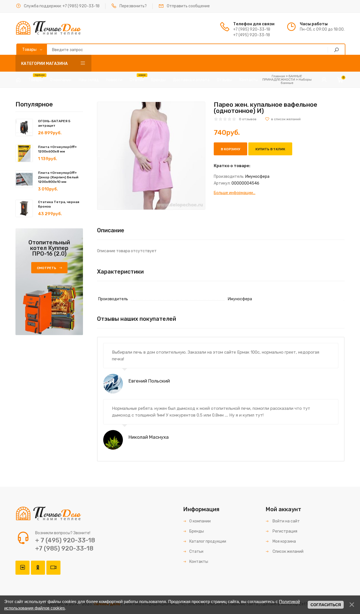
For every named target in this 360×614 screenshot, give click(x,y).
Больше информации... (234, 192)
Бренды (196, 531)
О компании (200, 521)
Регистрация (284, 531)
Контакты (198, 561)
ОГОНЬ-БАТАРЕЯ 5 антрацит (54, 123)
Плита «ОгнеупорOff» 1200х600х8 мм (57, 149)
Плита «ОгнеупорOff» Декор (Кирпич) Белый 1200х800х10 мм (58, 177)
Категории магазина (44, 63)
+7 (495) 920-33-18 (251, 35)
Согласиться (325, 604)
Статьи (196, 551)
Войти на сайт (286, 521)
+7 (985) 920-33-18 (81, 6)
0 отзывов (247, 119)
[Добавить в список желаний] (283, 119)
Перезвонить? (133, 6)
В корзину (230, 149)
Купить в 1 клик (270, 149)
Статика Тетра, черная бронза (58, 204)
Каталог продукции (207, 541)
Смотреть (46, 268)
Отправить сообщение (188, 6)
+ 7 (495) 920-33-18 (65, 540)
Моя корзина (284, 541)
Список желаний (287, 551)
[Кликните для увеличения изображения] (151, 156)
